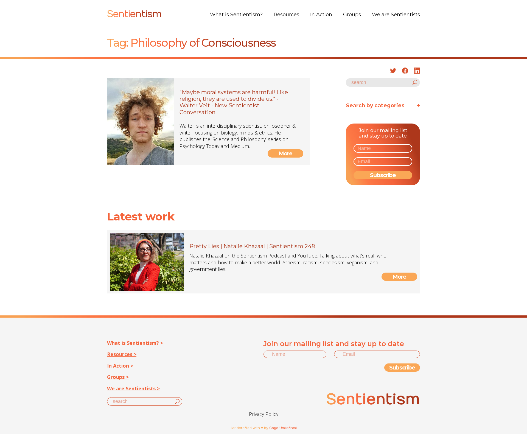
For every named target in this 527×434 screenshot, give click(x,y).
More (286, 153)
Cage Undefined (283, 428)
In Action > (120, 365)
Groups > (118, 377)
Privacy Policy (263, 414)
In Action (321, 15)
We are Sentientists (396, 15)
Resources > (121, 354)
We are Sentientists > (133, 388)
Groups (352, 15)
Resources (286, 15)
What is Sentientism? (236, 15)
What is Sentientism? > (135, 343)
